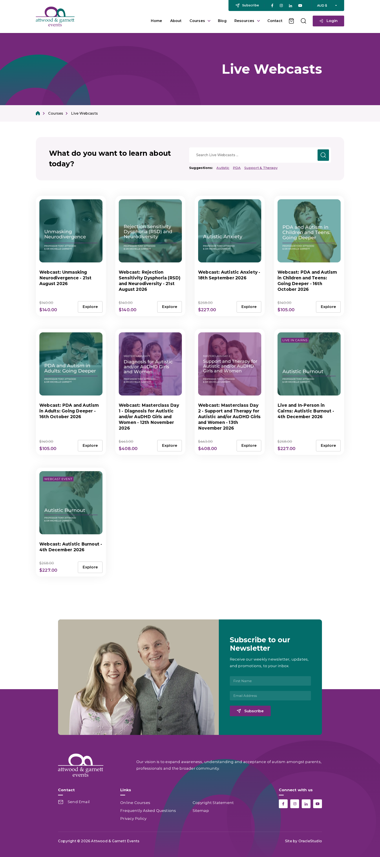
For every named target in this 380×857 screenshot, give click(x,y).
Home (156, 21)
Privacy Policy (133, 818)
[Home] (38, 113)
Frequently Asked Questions (148, 810)
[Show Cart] (291, 21)
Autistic (222, 168)
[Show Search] (303, 21)
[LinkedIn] (290, 5)
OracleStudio (310, 841)
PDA (237, 168)
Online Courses (135, 802)
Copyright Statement (213, 802)
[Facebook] (272, 5)
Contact (274, 21)
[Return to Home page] (90, 16)
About (176, 21)
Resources (244, 21)
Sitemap (201, 810)
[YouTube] (300, 5)
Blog (222, 21)
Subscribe (254, 711)
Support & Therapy (261, 168)
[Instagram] (281, 5)
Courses (197, 21)
